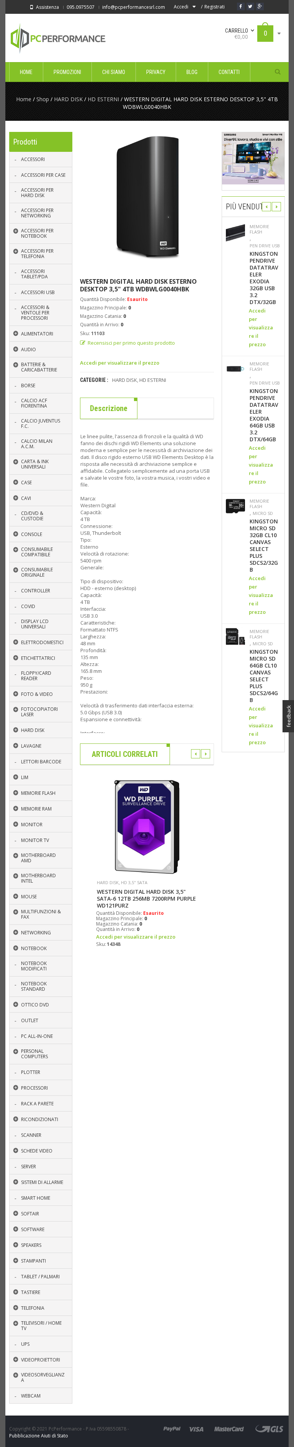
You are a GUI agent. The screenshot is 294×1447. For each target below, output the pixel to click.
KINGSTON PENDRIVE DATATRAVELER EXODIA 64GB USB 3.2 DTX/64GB (264, 415)
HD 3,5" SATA (134, 882)
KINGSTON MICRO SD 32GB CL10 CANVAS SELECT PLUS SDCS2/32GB (264, 545)
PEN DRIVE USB (265, 245)
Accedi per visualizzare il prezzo (119, 362)
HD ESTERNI (103, 99)
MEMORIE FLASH (259, 229)
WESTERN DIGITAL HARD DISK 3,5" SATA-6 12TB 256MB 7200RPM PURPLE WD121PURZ (146, 898)
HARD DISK (68, 99)
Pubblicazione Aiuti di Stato (38, 1435)
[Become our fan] (241, 6)
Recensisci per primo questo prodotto (131, 342)
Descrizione (108, 408)
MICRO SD (263, 513)
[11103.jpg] (147, 199)
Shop (42, 99)
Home (23, 99)
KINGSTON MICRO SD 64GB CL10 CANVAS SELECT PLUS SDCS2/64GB (264, 676)
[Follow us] (250, 6)
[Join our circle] (260, 6)
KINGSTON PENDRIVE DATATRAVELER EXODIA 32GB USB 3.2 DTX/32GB (264, 278)
